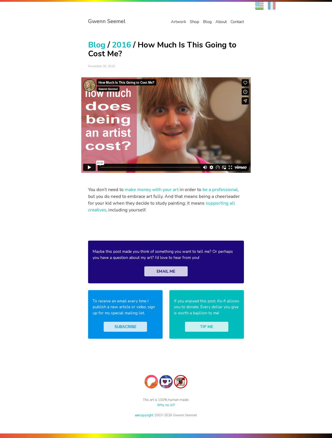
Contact (237, 21)
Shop (194, 21)
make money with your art (152, 190)
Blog (207, 21)
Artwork (178, 21)
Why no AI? (166, 405)
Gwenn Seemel (107, 21)
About (221, 21)
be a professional (220, 190)
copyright (144, 415)
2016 (121, 45)
